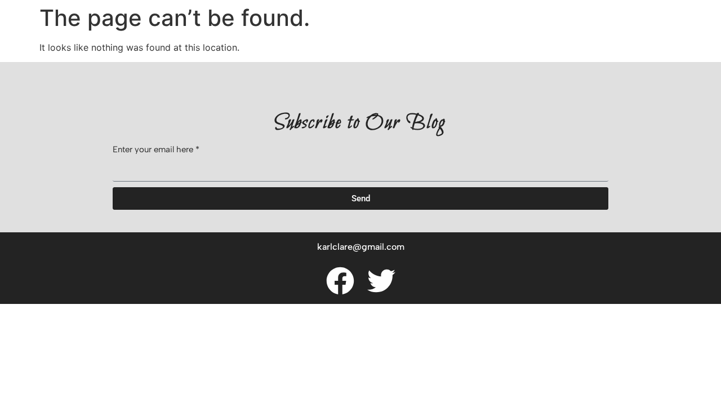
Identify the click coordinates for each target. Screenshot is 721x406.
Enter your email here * (156, 150)
